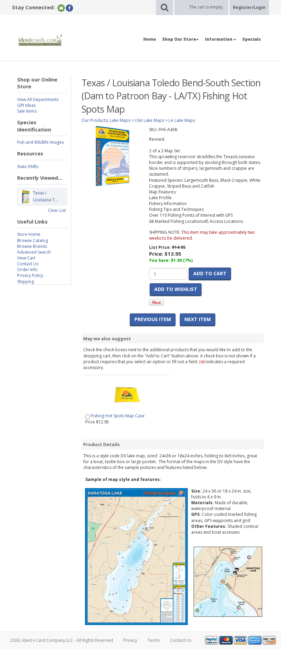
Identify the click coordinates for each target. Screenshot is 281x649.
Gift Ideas (26, 105)
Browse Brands (32, 246)
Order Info (27, 269)
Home (149, 39)
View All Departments (38, 99)
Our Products (95, 120)
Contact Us (27, 264)
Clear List (57, 210)
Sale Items (27, 111)
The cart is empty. (206, 7)
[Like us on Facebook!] (69, 8)
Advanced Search (34, 252)
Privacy (130, 640)
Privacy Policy (30, 275)
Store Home (28, 234)
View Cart (26, 258)
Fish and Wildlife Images (40, 142)
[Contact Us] (61, 8)
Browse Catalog (32, 240)
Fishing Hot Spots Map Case (118, 416)
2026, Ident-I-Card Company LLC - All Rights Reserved (61, 640)
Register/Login (249, 7)
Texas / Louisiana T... (45, 196)
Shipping (25, 281)
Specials (251, 39)
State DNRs (27, 166)
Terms (153, 640)
